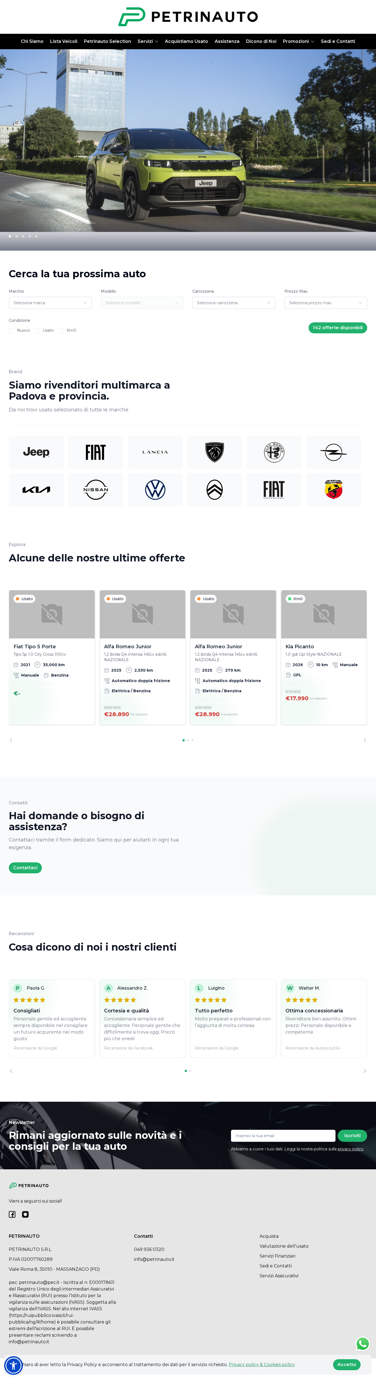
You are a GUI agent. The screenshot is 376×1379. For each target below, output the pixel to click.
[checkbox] (11, 330)
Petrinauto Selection (107, 41)
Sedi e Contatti (338, 41)
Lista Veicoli (63, 41)
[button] (13, 1366)
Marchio (16, 291)
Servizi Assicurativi (279, 1275)
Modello (108, 291)
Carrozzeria (203, 291)
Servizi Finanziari (277, 1256)
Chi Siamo (32, 41)
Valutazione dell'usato (284, 1246)
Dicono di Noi (261, 41)
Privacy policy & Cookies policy (262, 1364)
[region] (188, 666)
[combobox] (50, 303)
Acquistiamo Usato (186, 41)
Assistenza (227, 41)
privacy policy (350, 1149)
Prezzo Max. (296, 291)
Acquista (269, 1236)
